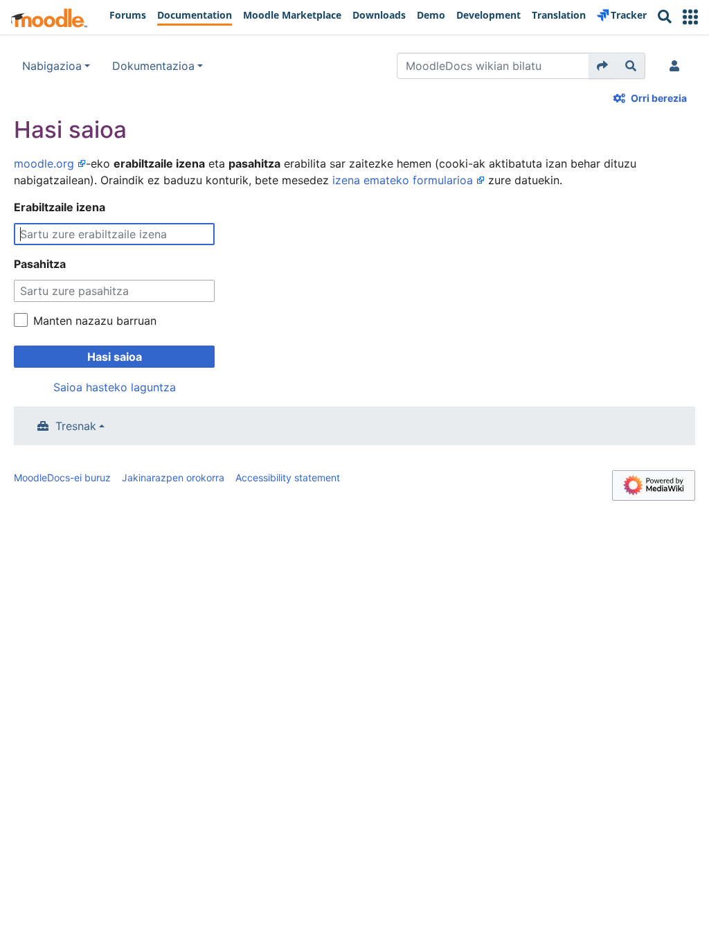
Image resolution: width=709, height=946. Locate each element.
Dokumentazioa (153, 66)
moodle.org (44, 163)
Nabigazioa (52, 66)
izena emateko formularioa (402, 180)
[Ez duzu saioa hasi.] (677, 66)
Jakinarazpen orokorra (173, 477)
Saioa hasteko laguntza (114, 387)
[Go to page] (603, 66)
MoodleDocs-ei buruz (62, 477)
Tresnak (75, 426)
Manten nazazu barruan (94, 321)
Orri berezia (659, 98)
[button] (690, 16)
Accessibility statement (287, 477)
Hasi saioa (114, 357)
